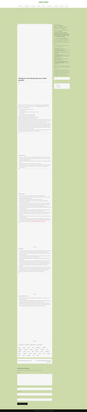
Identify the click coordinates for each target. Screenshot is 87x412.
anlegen (19, 347)
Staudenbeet (28, 355)
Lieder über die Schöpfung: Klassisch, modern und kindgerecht (44, 361)
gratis (28, 351)
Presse (62, 6)
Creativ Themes (51, 410)
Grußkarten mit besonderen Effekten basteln (61, 61)
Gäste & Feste (49, 6)
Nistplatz (30, 353)
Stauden (24, 355)
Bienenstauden (20, 349)
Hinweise (42, 351)
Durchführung (42, 349)
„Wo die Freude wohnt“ (63, 38)
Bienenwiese (26, 349)
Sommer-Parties (57, 56)
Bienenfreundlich (38, 347)
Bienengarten (44, 347)
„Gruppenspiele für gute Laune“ (58, 32)
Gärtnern (24, 351)
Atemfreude (56, 6)
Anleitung (24, 347)
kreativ (43, 6)
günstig (33, 351)
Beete (33, 347)
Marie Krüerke (22, 344)
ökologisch (35, 353)
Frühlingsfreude (56, 52)
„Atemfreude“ (60, 31)
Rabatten (48, 353)
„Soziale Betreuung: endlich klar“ (60, 36)
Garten (47, 349)
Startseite (21, 6)
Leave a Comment (39, 344)
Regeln (19, 355)
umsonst (38, 355)
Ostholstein (61, 25)
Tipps (33, 355)
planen (44, 353)
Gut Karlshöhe (30, 301)
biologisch (31, 349)
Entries (58, 85)
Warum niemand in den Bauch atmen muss (25, 360)
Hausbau (37, 351)
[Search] (69, 78)
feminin (38, 6)
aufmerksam (27, 6)
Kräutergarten (25, 353)
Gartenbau (19, 351)
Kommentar (19, 372)
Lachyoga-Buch (57, 48)
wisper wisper (43, 2)
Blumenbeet (36, 349)
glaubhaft (33, 6)
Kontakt (66, 6)
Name (18, 386)
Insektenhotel (47, 351)
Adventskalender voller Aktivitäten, (59, 62)
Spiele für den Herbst (58, 58)
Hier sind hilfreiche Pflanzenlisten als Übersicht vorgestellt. (37, 221)
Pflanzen (40, 353)
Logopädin (63, 28)
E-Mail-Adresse (19, 391)
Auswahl (29, 347)
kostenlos (19, 353)
